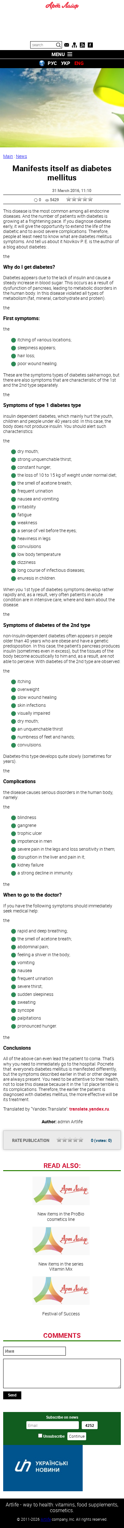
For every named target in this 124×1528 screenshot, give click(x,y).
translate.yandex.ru (89, 1109)
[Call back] (66, 45)
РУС (52, 63)
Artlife (46, 1519)
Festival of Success (61, 1313)
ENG (79, 63)
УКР (65, 63)
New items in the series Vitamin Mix (60, 1266)
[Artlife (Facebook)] (90, 45)
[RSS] (82, 45)
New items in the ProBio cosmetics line (61, 1216)
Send (12, 1394)
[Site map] (74, 45)
